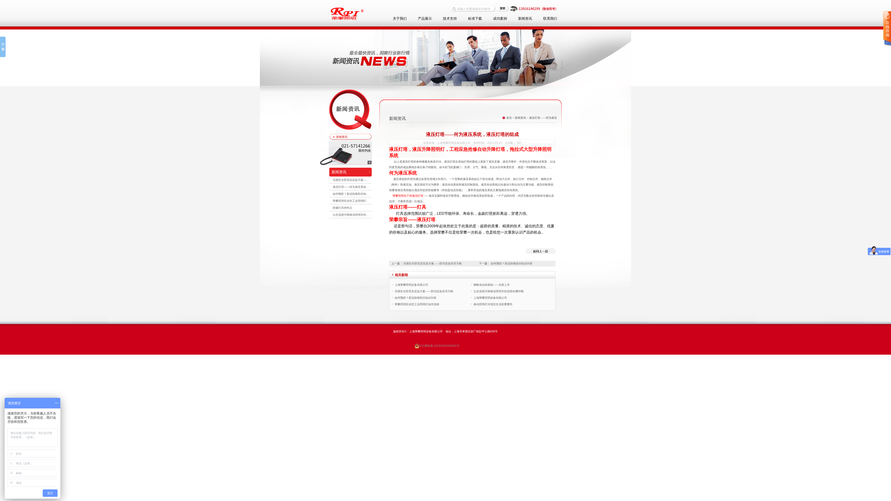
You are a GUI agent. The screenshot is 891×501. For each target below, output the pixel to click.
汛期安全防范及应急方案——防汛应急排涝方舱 (351, 180)
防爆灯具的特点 (342, 207)
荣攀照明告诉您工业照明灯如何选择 (351, 200)
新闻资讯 (525, 18)
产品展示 (425, 18)
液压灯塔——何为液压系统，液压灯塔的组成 (351, 187)
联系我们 (550, 18)
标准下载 (475, 18)
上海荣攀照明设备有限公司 (411, 284)
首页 (509, 117)
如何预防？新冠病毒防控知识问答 (351, 194)
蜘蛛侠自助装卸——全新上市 (492, 284)
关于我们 (400, 18)
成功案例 (500, 18)
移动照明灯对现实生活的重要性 (493, 304)
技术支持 (450, 18)
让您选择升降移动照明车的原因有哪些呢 (351, 214)
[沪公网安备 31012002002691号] (436, 341)
